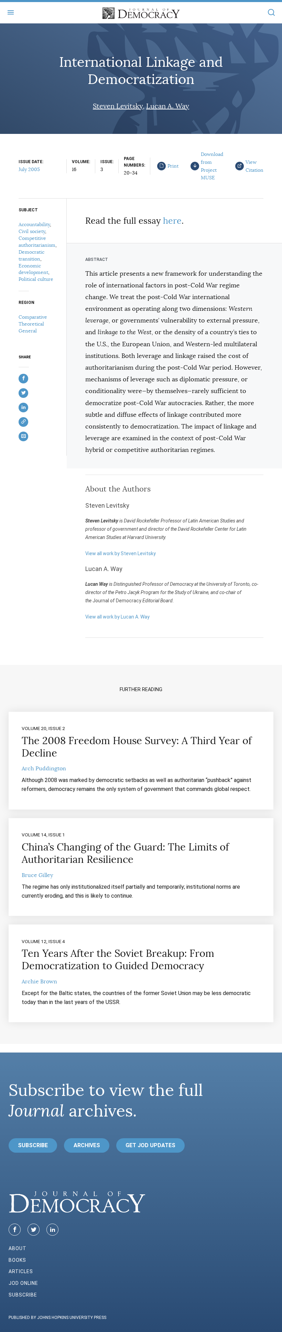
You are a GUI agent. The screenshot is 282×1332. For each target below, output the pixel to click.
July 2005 (29, 169)
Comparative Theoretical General (33, 324)
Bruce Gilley (37, 875)
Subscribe (33, 1145)
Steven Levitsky (118, 106)
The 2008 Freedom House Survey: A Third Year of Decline (137, 746)
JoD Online (23, 1283)
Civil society (32, 231)
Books (17, 1260)
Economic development (33, 269)
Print (172, 166)
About (17, 1248)
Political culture (36, 279)
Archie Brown (39, 981)
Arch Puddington (44, 768)
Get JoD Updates (150, 1145)
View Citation (254, 166)
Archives (87, 1145)
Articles (21, 1271)
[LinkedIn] (52, 1230)
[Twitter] (34, 1230)
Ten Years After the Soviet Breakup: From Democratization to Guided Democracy (118, 959)
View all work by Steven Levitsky (120, 553)
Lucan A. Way (167, 106)
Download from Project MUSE (212, 166)
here (172, 220)
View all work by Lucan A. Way (117, 617)
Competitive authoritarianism (37, 241)
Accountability (34, 224)
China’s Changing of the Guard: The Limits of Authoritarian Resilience (125, 853)
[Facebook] (15, 1230)
